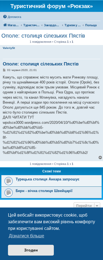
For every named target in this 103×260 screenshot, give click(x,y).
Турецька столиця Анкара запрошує (47, 179)
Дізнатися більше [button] (26, 235)
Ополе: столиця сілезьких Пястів (43, 36)
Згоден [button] (31, 250)
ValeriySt (9, 47)
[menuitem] (12, 17)
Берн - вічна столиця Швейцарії (44, 191)
